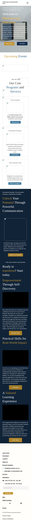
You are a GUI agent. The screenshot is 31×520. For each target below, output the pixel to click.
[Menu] (27, 3)
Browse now (15, 122)
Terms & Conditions (7, 518)
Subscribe (8, 493)
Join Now (22, 43)
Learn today (15, 440)
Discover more (15, 333)
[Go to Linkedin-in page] (10, 503)
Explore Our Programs (15, 255)
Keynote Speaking (7, 465)
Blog (3, 497)
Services (4, 474)
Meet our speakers (15, 183)
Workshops (5, 477)
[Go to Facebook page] (21, 503)
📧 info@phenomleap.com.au (11, 468)
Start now (15, 387)
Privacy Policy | (6, 515)
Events (4, 508)
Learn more (9, 43)
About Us (5, 462)
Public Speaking (7, 500)
